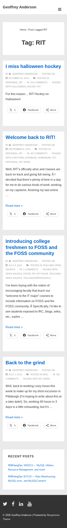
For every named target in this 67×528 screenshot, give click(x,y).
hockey (31, 86)
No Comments (39, 82)
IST (54, 157)
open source (14, 273)
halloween (19, 86)
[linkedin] (22, 505)
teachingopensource (37, 278)
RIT (21, 82)
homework (44, 157)
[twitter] (6, 505)
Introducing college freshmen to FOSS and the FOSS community (31, 247)
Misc (45, 374)
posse (27, 273)
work (26, 162)
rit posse (42, 273)
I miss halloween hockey (33, 66)
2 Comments (30, 269)
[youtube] (30, 505)
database (31, 157)
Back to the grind (25, 362)
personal (12, 82)
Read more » (14, 205)
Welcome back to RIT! (30, 137)
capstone (18, 157)
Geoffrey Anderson (19, 7)
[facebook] (14, 505)
